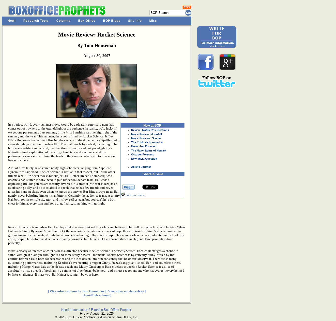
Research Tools (36, 20)
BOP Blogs (112, 20)
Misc (153, 20)
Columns (63, 20)
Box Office (86, 20)
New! (12, 20)
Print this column (135, 195)
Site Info (135, 20)
